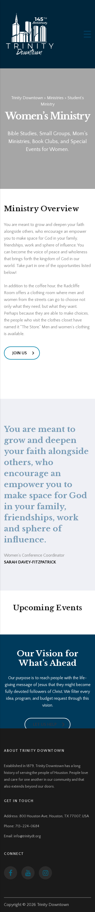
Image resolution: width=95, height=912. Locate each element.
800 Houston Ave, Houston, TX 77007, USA (54, 816)
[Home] (30, 34)
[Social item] (10, 872)
